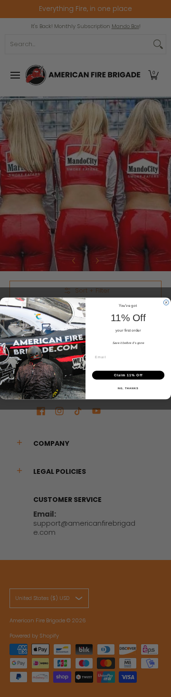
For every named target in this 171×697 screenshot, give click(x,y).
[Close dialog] (166, 302)
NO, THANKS (128, 388)
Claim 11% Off (128, 375)
